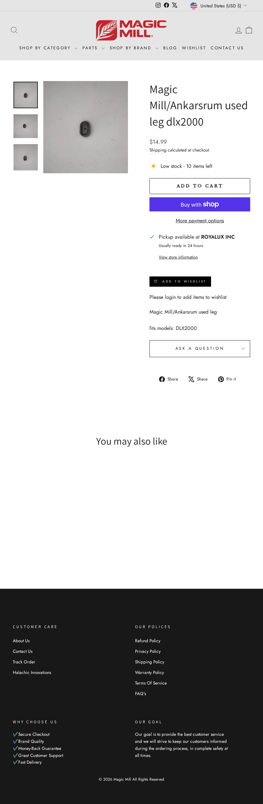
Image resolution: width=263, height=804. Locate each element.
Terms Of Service (151, 683)
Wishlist (194, 48)
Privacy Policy (148, 651)
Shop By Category (46, 48)
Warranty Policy (149, 672)
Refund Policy (147, 640)
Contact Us (227, 48)
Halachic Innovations (32, 672)
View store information (178, 257)
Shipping (157, 150)
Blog (170, 48)
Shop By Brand (132, 48)
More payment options (200, 220)
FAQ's (140, 693)
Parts (91, 48)
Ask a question (200, 348)
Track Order (24, 662)
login (170, 297)
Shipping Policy (149, 662)
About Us (21, 640)
